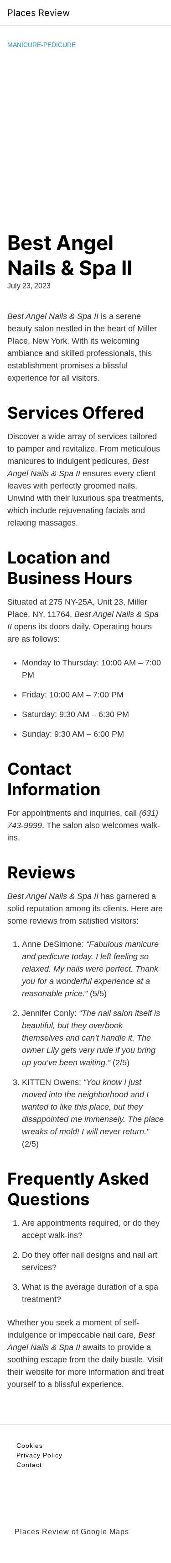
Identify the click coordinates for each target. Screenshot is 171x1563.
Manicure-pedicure (41, 44)
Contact (29, 1464)
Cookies (29, 1445)
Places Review (38, 12)
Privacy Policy (39, 1455)
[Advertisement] (85, 140)
